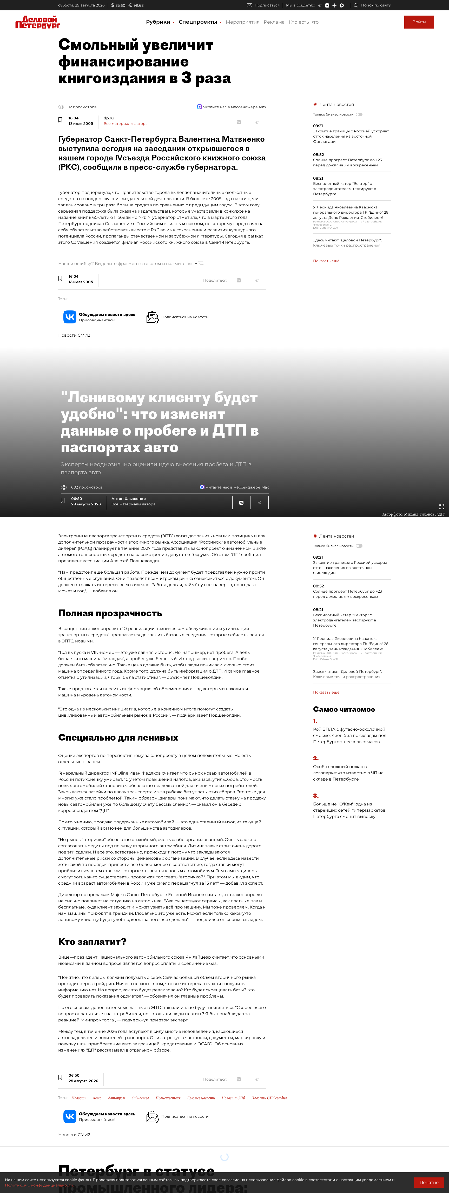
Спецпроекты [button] (199, 22)
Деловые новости (201, 1098)
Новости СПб (233, 1098)
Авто (97, 1098)
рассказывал (111, 1050)
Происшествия (168, 1098)
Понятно (429, 1182)
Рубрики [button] (159, 22)
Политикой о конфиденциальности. (39, 1185)
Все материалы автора (126, 123)
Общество (140, 1098)
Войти (419, 21)
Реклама (274, 22)
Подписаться (267, 5)
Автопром (116, 1098)
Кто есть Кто (304, 22)
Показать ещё (326, 261)
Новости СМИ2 (74, 335)
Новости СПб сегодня (269, 1098)
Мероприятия (243, 22)
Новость (78, 1098)
